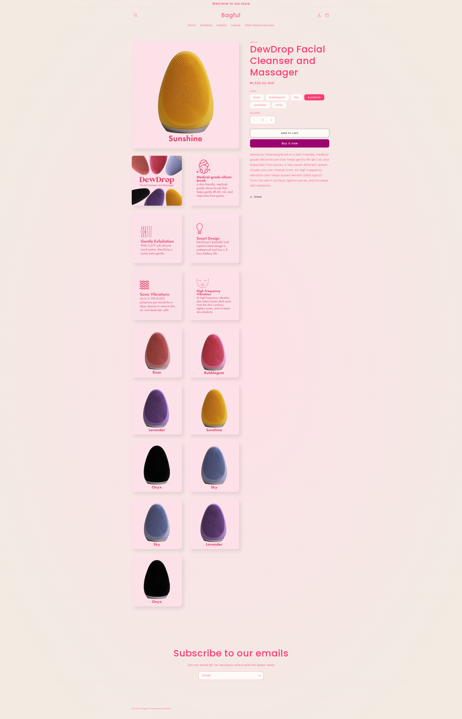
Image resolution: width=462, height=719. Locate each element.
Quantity (255, 113)
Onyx (281, 105)
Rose (259, 97)
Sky (298, 97)
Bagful (145, 708)
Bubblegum (279, 97)
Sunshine (314, 97)
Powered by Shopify (160, 708)
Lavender (262, 105)
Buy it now (290, 143)
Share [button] (258, 197)
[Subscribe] (259, 675)
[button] (136, 15)
